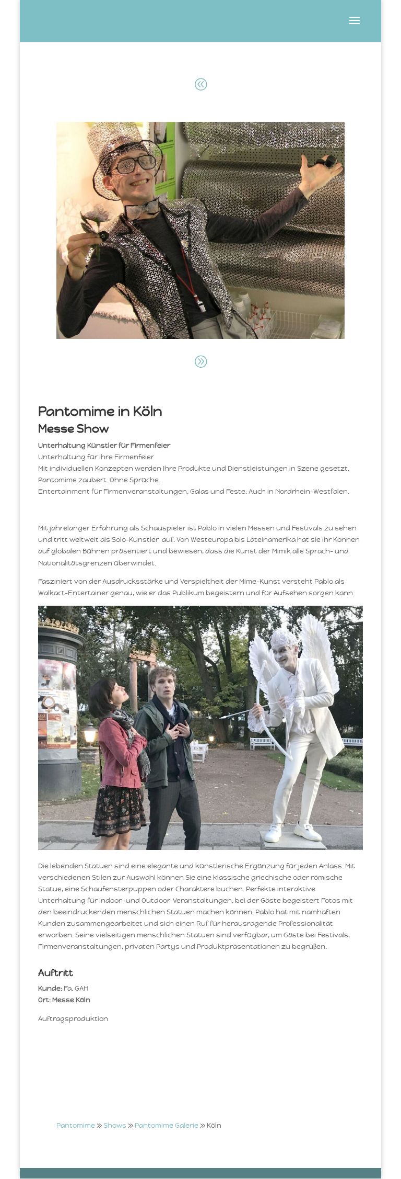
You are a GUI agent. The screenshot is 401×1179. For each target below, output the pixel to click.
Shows (114, 1125)
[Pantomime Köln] (200, 336)
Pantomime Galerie (166, 1125)
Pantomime (75, 1125)
